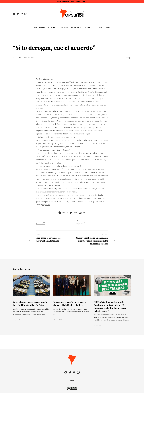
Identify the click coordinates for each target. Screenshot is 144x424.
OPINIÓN (64, 28)
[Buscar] (129, 13)
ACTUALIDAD (52, 28)
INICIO (72, 380)
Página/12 (46, 204)
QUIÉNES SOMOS (39, 28)
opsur (19, 58)
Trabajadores (79, 224)
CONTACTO (87, 28)
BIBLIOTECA (75, 28)
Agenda (107, 28)
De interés (40, 223)
